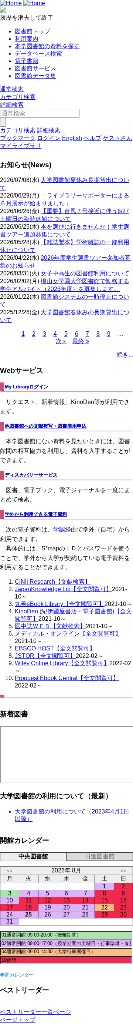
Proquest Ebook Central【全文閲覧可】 (67, 678)
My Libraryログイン (26, 387)
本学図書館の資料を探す (47, 46)
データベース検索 (38, 53)
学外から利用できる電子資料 (36, 514)
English (72, 138)
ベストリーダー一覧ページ (35, 1012)
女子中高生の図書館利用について (85, 273)
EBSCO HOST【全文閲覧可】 (55, 648)
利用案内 (26, 39)
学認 (59, 529)
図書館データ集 (35, 76)
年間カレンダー (17, 975)
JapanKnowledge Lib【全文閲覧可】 (63, 589)
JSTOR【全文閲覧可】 (45, 656)
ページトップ (17, 1020)
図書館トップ (32, 31)
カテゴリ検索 (17, 97)
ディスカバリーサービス (31, 475)
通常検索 (12, 89)
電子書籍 (26, 61)
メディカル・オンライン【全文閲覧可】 (68, 633)
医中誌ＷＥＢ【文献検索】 (50, 626)
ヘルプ (92, 138)
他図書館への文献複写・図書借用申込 (45, 426)
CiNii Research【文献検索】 (53, 582)
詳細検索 (12, 105)
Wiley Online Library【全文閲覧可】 (62, 663)
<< (10, 871)
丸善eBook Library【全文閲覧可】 (60, 604)
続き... (125, 354)
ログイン (49, 138)
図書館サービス (35, 68)
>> (123, 871)
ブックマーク (17, 138)
